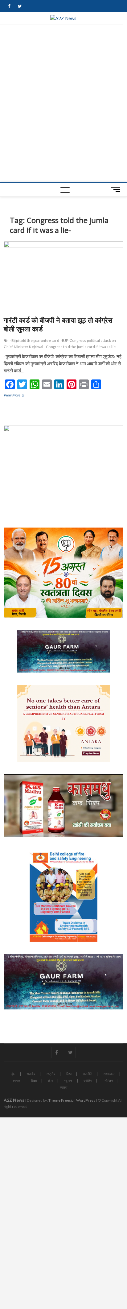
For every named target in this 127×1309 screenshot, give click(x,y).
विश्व (69, 1074)
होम (13, 1074)
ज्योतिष (88, 1081)
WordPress (85, 1100)
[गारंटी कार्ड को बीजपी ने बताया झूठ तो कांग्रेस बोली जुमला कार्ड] (63, 276)
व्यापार (16, 1081)
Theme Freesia (61, 1100)
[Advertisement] (63, 115)
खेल (50, 1081)
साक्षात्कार (109, 1074)
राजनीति (87, 1074)
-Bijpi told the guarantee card (34, 340)
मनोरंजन (108, 1081)
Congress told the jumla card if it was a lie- (81, 346)
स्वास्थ (63, 1087)
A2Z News (14, 1100)
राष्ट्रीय (50, 1074)
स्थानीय (31, 1074)
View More (17, 395)
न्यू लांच (68, 1081)
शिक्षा (34, 1081)
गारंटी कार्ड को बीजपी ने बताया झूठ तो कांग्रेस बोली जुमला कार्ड (58, 324)
